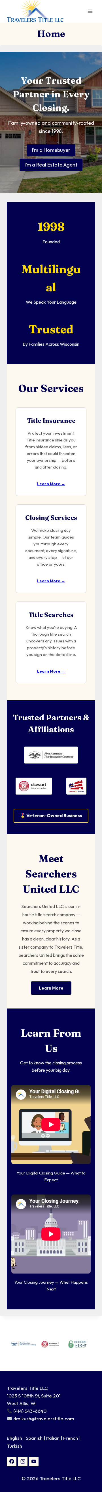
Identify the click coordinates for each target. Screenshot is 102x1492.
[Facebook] (11, 1461)
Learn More (51, 988)
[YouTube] (34, 1461)
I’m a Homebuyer (51, 150)
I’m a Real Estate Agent (51, 164)
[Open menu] (90, 11)
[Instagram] (22, 1461)
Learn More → (51, 483)
